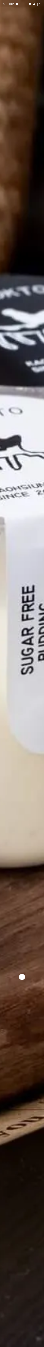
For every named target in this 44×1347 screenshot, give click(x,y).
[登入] (30, 4)
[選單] (39, 4)
